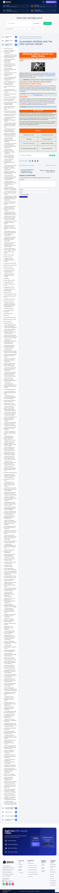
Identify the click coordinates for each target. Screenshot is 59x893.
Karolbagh (54, 864)
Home (20, 36)
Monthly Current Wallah (32, 867)
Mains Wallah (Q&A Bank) (33, 874)
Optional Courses (20, 867)
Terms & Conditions (31, 891)
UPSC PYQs (30, 876)
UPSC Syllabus (42, 865)
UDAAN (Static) (31, 863)
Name (21, 189)
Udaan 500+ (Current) (32, 865)
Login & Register (51, 2)
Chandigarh (54, 882)
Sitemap (37, 891)
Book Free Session (35, 844)
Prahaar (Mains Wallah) (32, 872)
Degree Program (20, 870)
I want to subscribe (24, 194)
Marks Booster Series (32, 869)
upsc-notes (26, 36)
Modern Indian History (35, 36)
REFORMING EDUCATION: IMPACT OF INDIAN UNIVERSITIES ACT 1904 (41, 106)
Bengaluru (53, 885)
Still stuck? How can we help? (27, 165)
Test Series (21, 872)
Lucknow (53, 869)
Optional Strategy (43, 871)
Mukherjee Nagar (53, 867)
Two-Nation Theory (45, 85)
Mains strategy (42, 868)
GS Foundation (20, 864)
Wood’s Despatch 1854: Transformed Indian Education (41, 79)
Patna (53, 874)
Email (21, 192)
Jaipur (53, 878)
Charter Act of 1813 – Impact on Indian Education (47, 171)
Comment (22, 179)
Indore (53, 876)
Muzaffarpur (54, 880)
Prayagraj (53, 871)
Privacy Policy (22, 891)
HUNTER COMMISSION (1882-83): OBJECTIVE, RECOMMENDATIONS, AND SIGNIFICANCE (41, 94)
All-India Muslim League (49, 74)
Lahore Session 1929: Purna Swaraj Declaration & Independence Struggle (27, 171)
